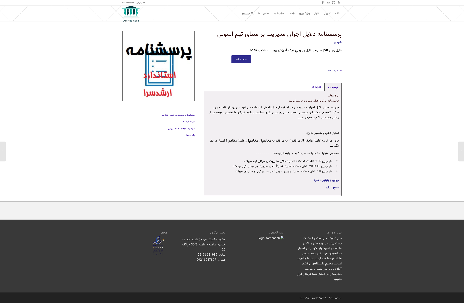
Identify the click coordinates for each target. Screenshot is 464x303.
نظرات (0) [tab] (316, 87)
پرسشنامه (332, 70)
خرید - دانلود (241, 59)
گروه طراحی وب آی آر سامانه (311, 297)
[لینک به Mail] (328, 2)
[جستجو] (247, 14)
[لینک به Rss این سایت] (339, 2)
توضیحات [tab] (333, 87)
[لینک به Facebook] (322, 2)
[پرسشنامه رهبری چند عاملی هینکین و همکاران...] (461, 151)
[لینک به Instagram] (333, 2)
